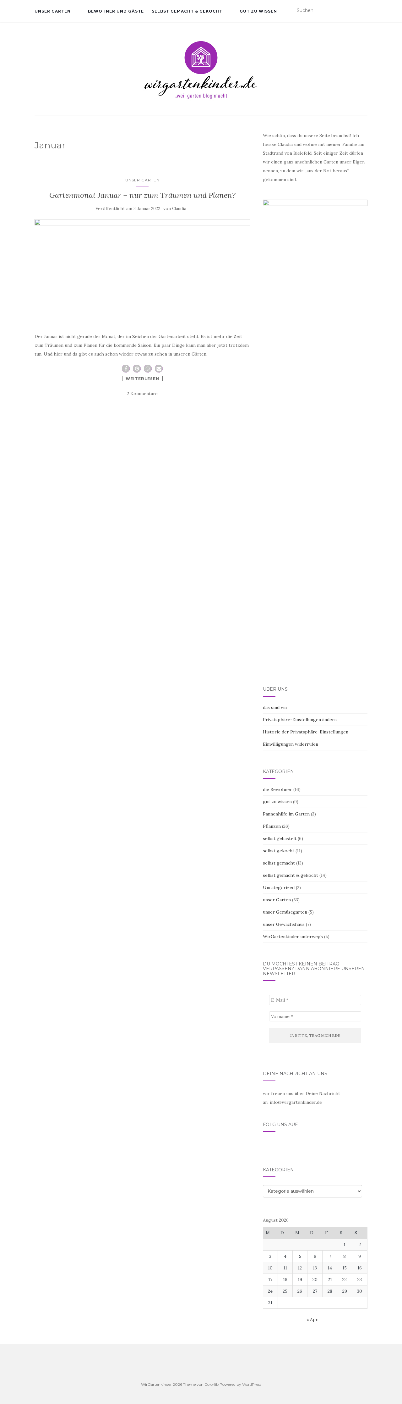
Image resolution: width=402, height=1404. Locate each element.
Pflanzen (272, 826)
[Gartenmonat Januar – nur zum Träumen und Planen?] (142, 270)
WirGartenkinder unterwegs (293, 936)
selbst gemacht (279, 863)
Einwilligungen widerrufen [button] (290, 744)
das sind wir (275, 707)
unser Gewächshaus (284, 924)
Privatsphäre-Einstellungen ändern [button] (300, 719)
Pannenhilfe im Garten (286, 814)
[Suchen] (363, 10)
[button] (126, 369)
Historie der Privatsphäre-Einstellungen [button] (305, 732)
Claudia (179, 208)
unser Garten (53, 11)
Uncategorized (279, 887)
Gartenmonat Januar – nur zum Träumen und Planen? (142, 195)
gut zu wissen (258, 11)
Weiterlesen (142, 378)
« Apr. (312, 1319)
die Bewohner (277, 789)
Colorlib (211, 1384)
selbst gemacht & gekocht (187, 11)
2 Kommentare (142, 393)
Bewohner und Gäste (116, 11)
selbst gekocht (278, 851)
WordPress (251, 1384)
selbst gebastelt (279, 838)
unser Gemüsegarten (285, 912)
